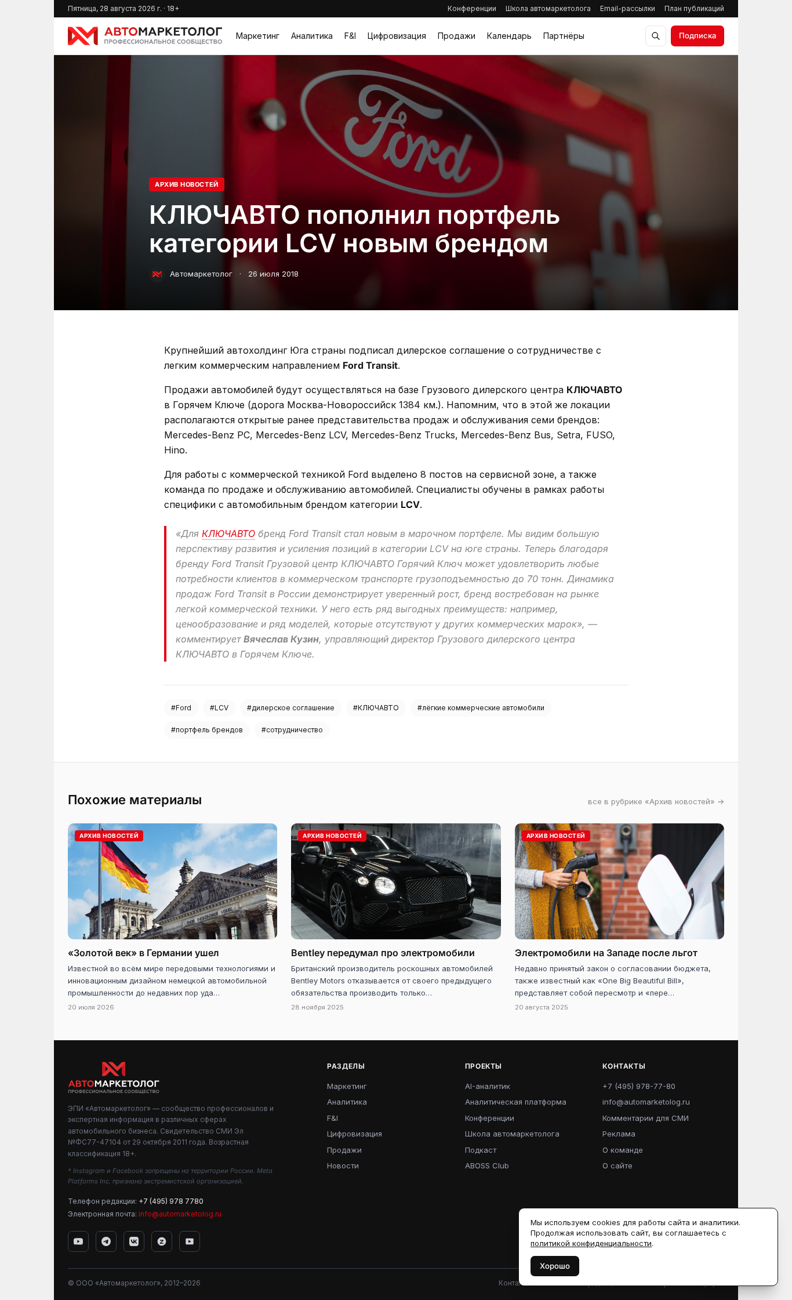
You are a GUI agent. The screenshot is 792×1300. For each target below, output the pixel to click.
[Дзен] (161, 1241)
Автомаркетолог (201, 273)
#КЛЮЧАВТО (376, 707)
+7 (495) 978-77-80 (638, 1086)
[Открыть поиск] (655, 36)
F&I (350, 36)
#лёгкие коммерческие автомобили (480, 707)
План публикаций (694, 8)
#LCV (219, 707)
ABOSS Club (487, 1165)
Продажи (456, 36)
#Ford (181, 707)
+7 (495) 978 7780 (171, 1201)
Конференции (472, 8)
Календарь (509, 36)
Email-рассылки (627, 8)
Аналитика (312, 36)
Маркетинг (257, 36)
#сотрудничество (292, 729)
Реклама (618, 1133)
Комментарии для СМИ (645, 1118)
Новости (343, 1165)
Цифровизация (397, 36)
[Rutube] (189, 1241)
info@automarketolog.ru (180, 1214)
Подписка (697, 35)
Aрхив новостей (187, 184)
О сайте (617, 1165)
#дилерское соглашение (291, 707)
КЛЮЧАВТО (228, 533)
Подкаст (480, 1149)
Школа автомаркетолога (548, 8)
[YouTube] (78, 1241)
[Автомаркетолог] (145, 36)
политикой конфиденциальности (591, 1243)
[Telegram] (106, 1241)
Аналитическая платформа (515, 1101)
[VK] (133, 1241)
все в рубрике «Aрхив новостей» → (656, 801)
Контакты (515, 1283)
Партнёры (563, 36)
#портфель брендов (207, 729)
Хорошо (555, 1265)
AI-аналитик (487, 1086)
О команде (622, 1149)
